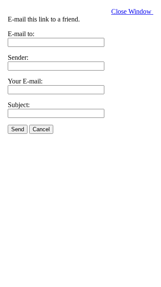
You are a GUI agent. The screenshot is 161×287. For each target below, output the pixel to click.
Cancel (41, 129)
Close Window (132, 11)
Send (17, 129)
